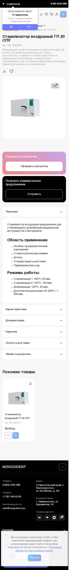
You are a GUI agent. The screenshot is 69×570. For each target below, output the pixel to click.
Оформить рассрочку (34, 166)
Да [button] (11, 27)
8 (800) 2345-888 (11, 485)
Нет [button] (29, 27)
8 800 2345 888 (59, 4)
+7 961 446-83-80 (11, 497)
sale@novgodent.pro (13, 508)
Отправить (34, 194)
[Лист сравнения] (41, 14)
